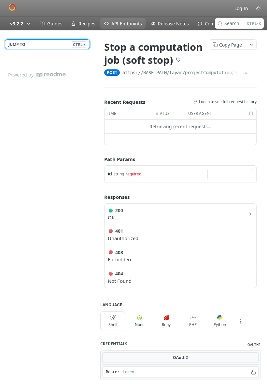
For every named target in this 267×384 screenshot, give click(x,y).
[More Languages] (240, 321)
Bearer (112, 372)
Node (140, 324)
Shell (112, 324)
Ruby (166, 324)
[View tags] (178, 60)
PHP (193, 324)
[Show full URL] (245, 73)
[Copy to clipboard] (254, 73)
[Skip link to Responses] (100, 197)
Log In (241, 8)
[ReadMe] (51, 74)
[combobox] (230, 174)
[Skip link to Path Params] (100, 159)
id (110, 174)
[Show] (253, 372)
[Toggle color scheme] (258, 8)
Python (220, 324)
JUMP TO (46, 44)
